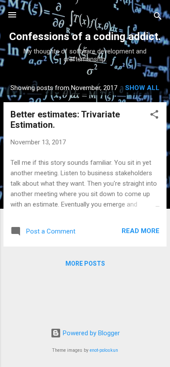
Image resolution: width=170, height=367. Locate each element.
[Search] (158, 17)
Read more (141, 231)
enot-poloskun (104, 350)
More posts (85, 263)
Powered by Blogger (90, 333)
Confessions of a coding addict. (85, 36)
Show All (142, 88)
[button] (154, 116)
